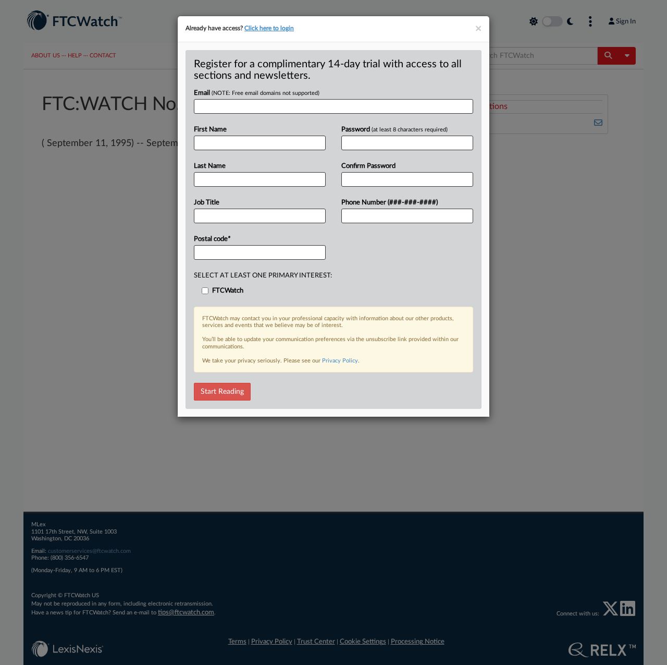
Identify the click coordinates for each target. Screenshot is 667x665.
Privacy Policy (340, 361)
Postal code (212, 239)
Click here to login (269, 28)
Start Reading (222, 391)
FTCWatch (227, 290)
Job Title (206, 202)
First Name (210, 129)
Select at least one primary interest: (263, 275)
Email (256, 93)
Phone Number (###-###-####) (389, 202)
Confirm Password (368, 166)
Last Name (210, 166)
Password (394, 129)
